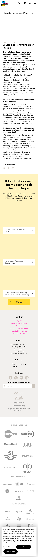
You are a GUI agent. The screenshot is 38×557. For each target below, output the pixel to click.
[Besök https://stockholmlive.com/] (7, 525)
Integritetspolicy (19, 402)
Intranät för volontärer (19, 331)
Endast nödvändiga (24, 546)
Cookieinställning (19, 405)
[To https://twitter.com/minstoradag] (21, 377)
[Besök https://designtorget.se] (7, 518)
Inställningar (9, 546)
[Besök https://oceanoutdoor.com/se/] (27, 467)
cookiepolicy (19, 533)
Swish (15, 366)
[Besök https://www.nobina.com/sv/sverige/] (27, 434)
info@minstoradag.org (19, 353)
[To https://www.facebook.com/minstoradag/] (10, 377)
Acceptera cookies (10, 551)
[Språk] (25, 3)
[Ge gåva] (19, 3)
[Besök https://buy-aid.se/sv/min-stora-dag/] (19, 511)
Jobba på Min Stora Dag (19, 328)
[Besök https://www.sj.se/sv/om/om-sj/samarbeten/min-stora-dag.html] (10, 455)
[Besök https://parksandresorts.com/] (10, 444)
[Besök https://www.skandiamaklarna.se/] (10, 467)
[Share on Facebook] (8, 168)
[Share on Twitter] (13, 168)
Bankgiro (15, 364)
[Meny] (35, 3)
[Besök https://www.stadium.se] (19, 498)
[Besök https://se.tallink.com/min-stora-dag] (31, 491)
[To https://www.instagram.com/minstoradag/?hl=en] (16, 377)
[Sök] (30, 3)
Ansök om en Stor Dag (19, 323)
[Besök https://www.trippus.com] (7, 511)
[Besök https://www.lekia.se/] (19, 484)
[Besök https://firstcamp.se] (30, 484)
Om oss (19, 326)
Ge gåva (19, 321)
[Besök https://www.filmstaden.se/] (31, 511)
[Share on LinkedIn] (4, 168)
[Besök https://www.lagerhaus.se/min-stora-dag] (7, 484)
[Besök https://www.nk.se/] (30, 526)
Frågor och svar (19, 333)
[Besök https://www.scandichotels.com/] (19, 491)
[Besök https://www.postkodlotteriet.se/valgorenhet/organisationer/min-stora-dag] (27, 455)
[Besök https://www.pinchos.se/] (7, 491)
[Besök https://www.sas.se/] (27, 444)
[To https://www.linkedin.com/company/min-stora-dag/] (27, 377)
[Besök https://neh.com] (19, 526)
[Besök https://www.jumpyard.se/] (19, 518)
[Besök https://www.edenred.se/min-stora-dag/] (10, 434)
